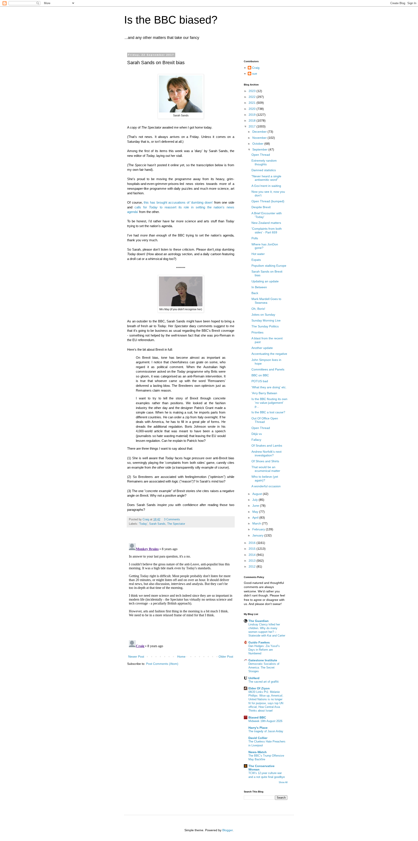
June (256, 505)
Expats (256, 259)
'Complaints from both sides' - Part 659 (266, 230)
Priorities (257, 332)
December (260, 131)
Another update (262, 348)
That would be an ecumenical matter (265, 468)
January (258, 535)
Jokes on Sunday (263, 314)
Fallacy (256, 439)
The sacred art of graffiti (263, 681)
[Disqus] (180, 595)
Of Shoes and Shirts (265, 461)
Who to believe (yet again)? (264, 478)
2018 (252, 120)
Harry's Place (258, 727)
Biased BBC (257, 717)
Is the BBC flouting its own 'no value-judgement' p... (269, 402)
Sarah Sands (157, 523)
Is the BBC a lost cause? (268, 412)
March (257, 523)
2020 (252, 109)
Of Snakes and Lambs (266, 445)
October (258, 143)
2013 (252, 560)
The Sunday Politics (265, 326)
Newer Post (136, 656)
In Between (259, 287)
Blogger (227, 830)
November (260, 137)
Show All (283, 782)
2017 (252, 126)
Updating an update (265, 281)
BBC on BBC (260, 375)
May (255, 511)
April (255, 517)
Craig (256, 67)
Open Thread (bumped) (267, 201)
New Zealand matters (266, 222)
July (255, 499)
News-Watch (257, 752)
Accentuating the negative (269, 353)
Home (181, 656)
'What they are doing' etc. (269, 387)
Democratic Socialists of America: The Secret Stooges (263, 667)
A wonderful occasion (266, 486)
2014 (252, 554)
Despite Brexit (261, 207)
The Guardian (258, 621)
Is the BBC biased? (170, 20)
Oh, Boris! (258, 308)
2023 (252, 91)
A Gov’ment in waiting (266, 186)
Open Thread (260, 154)
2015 (252, 548)
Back (254, 293)
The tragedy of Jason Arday (265, 731)
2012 (252, 566)
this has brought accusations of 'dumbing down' (178, 202)
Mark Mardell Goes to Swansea (266, 300)
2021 (252, 102)
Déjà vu (256, 434)
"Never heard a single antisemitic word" (266, 178)
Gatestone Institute (262, 660)
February (259, 529)
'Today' (143, 523)
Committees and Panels (267, 369)
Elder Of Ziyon (259, 688)
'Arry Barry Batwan (264, 393)
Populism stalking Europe (268, 265)
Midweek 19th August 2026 (265, 721)
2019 (252, 114)
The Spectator (176, 523)
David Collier (257, 738)
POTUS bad (259, 381)
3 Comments (172, 519)
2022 (252, 97)
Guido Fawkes (259, 642)
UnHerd (254, 678)
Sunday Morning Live (266, 320)
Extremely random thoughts (264, 162)
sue (254, 73)
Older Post (226, 656)
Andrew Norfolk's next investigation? (266, 453)
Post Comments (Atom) (162, 663)
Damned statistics (263, 170)
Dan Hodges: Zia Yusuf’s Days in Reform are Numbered (264, 649)
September (260, 149)
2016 (252, 542)
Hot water (258, 254)
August (257, 494)
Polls (254, 238)
